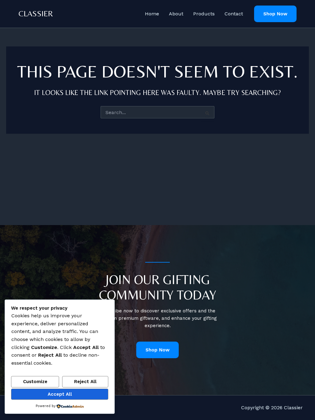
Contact (234, 14)
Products (204, 14)
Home (152, 14)
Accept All (60, 394)
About (176, 14)
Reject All (85, 381)
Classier (35, 13)
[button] (275, 14)
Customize (35, 381)
